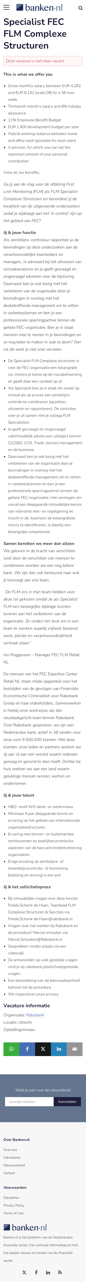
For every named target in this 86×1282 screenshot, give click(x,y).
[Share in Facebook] (27, 1049)
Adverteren (12, 1157)
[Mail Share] (75, 1049)
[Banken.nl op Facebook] (36, 1272)
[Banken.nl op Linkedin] (48, 1272)
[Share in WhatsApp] (11, 1049)
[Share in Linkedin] (59, 1049)
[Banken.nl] (49, 4)
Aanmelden (67, 1101)
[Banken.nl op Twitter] (24, 1272)
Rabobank (35, 1015)
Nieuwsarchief (14, 1165)
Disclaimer (11, 1197)
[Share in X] (43, 1049)
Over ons (10, 1149)
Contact (9, 1173)
